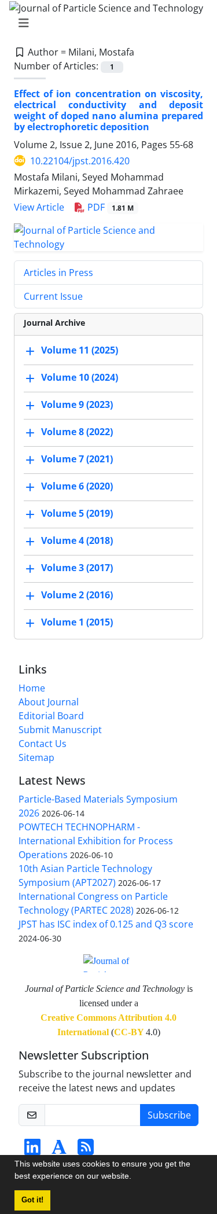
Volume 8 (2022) (77, 431)
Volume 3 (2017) (77, 567)
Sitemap (36, 757)
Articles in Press (58, 272)
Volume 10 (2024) (79, 377)
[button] (135, 1177)
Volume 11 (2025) (79, 350)
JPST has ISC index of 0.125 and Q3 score (106, 924)
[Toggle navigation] (105, 23)
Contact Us (43, 743)
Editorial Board (51, 715)
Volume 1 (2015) (77, 622)
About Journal (49, 702)
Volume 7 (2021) (77, 459)
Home (32, 688)
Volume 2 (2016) (77, 594)
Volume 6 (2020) (77, 486)
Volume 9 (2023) (77, 404)
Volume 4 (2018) (77, 540)
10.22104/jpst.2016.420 (80, 160)
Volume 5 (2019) (77, 513)
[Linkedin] (32, 1150)
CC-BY (129, 1032)
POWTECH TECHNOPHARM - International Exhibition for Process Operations (96, 841)
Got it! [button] (32, 1200)
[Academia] (59, 1150)
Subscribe (169, 1115)
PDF (109, 207)
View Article (39, 207)
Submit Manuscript (60, 729)
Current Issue (53, 296)
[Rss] (86, 1150)
